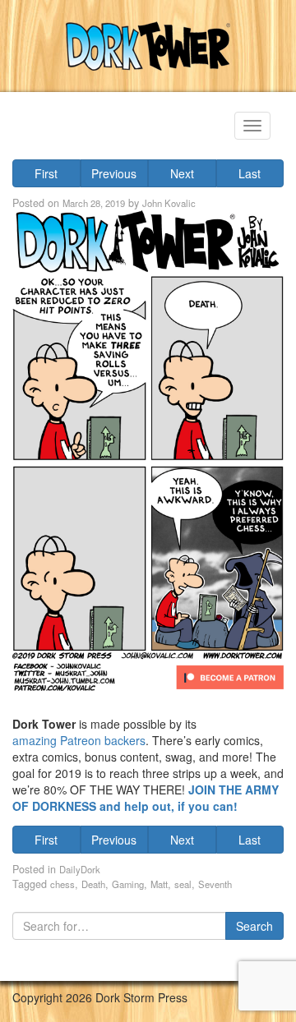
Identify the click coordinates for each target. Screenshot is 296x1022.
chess (62, 884)
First (46, 173)
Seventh (215, 884)
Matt (159, 884)
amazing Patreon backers (79, 740)
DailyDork (79, 869)
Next (182, 173)
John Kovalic (169, 202)
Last (249, 173)
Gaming (128, 884)
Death (93, 884)
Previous (113, 173)
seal (183, 884)
